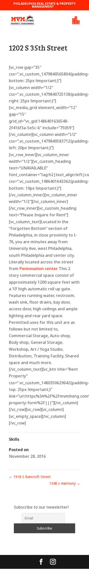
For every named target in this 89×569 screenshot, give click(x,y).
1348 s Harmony (64, 483)
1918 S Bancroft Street (30, 476)
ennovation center (39, 268)
